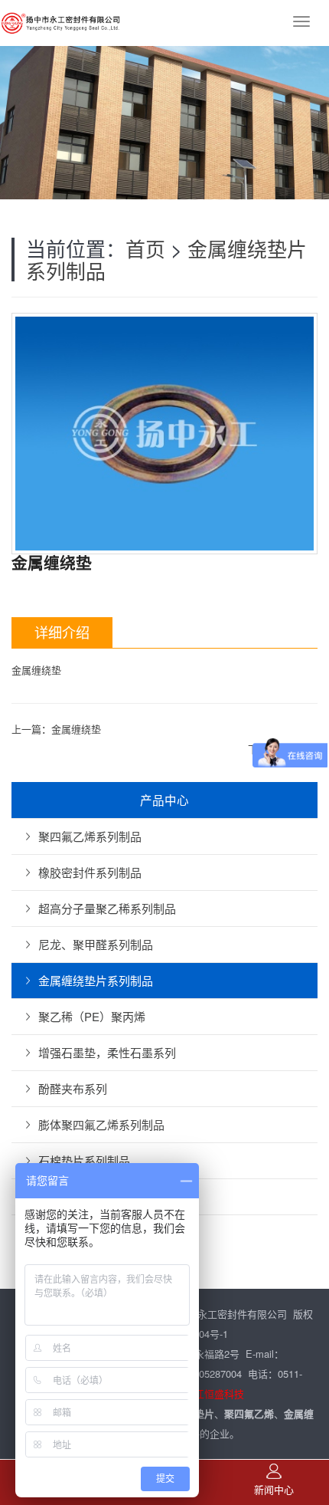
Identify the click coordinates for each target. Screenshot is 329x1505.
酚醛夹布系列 (72, 1088)
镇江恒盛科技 (214, 1393)
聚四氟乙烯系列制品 (90, 836)
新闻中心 (274, 1489)
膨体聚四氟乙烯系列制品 (101, 1124)
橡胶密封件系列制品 (90, 872)
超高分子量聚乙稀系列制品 (107, 908)
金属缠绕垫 (76, 728)
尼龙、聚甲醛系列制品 (95, 944)
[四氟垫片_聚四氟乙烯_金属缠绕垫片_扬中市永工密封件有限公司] (61, 23)
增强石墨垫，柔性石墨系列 (107, 1052)
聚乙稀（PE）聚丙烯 (91, 1016)
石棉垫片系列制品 (84, 1160)
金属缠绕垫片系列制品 (95, 980)
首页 (145, 248)
